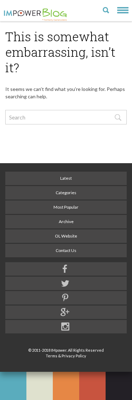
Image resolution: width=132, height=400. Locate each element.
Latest (66, 178)
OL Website (66, 236)
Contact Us (66, 250)
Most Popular (66, 207)
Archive (66, 221)
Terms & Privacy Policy (66, 355)
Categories (66, 192)
